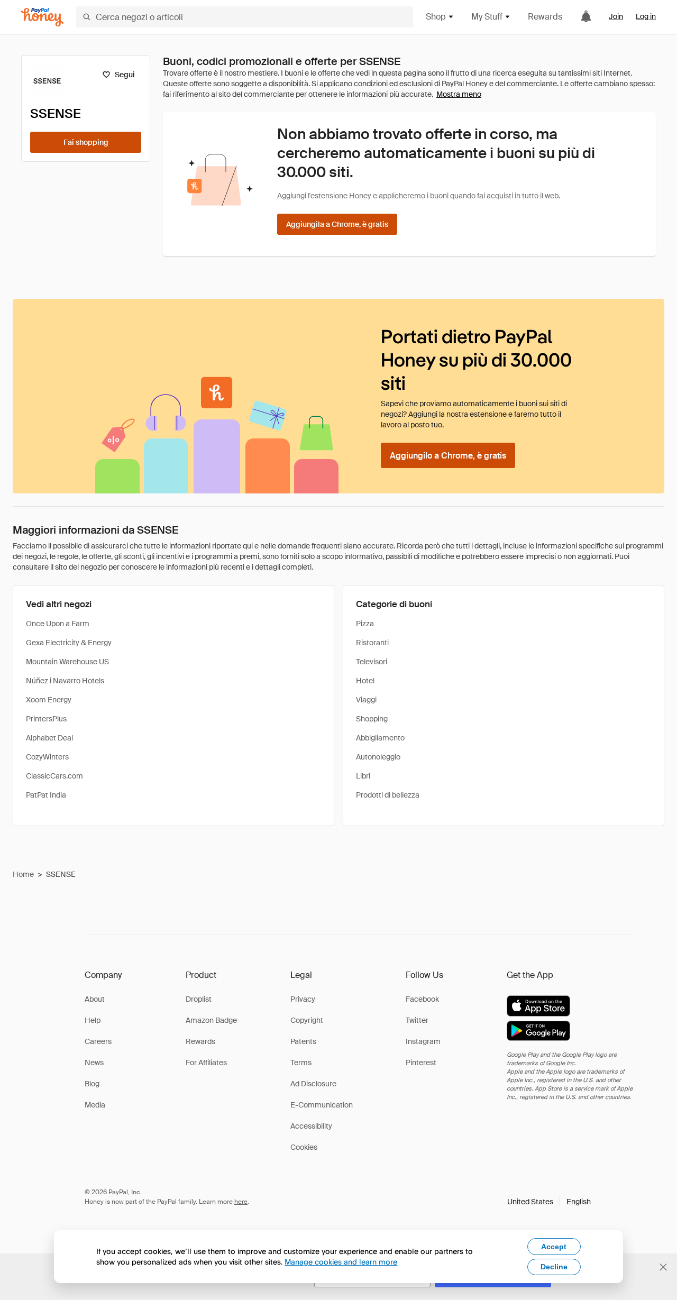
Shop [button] (436, 16)
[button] (549, 1201)
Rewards (545, 16)
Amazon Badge (211, 1020)
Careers (98, 1041)
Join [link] (616, 16)
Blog (92, 1083)
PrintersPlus (46, 719)
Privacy (302, 999)
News (94, 1062)
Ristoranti (372, 642)
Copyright (306, 1020)
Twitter (417, 1020)
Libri (363, 776)
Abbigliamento (380, 738)
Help (92, 1020)
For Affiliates (206, 1062)
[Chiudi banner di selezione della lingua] (663, 1267)
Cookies (303, 1147)
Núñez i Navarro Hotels (65, 680)
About (95, 999)
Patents (303, 1041)
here (241, 1201)
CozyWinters (47, 757)
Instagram (423, 1041)
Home (23, 874)
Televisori (371, 661)
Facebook (422, 999)
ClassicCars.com (54, 776)
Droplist (199, 999)
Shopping (372, 719)
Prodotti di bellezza (387, 795)
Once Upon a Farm (57, 623)
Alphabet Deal (49, 738)
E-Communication (321, 1105)
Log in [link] (646, 16)
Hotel (365, 680)
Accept (553, 1246)
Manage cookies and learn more (341, 1261)
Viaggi (366, 699)
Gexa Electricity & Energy (69, 642)
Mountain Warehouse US (67, 661)
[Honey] (42, 17)
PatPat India (46, 795)
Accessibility (311, 1126)
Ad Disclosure (313, 1083)
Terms (301, 1062)
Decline (554, 1266)
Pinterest (421, 1062)
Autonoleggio (378, 757)
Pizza (365, 623)
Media (95, 1105)
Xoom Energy (48, 699)
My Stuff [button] (486, 16)
